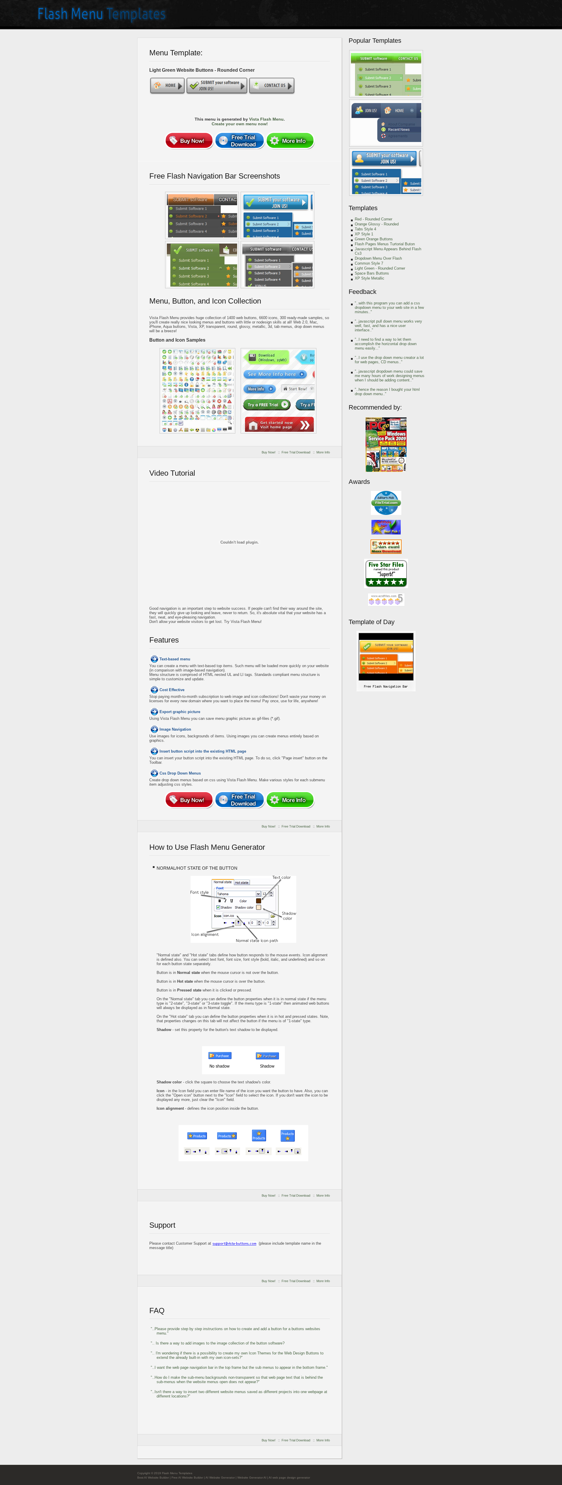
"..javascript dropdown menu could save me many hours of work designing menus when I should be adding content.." (389, 375)
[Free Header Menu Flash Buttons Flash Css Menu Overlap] (197, 391)
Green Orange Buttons (374, 239)
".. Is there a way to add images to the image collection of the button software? (218, 1343)
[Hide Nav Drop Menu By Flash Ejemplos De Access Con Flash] (386, 172)
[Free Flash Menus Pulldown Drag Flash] (386, 123)
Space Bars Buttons (372, 273)
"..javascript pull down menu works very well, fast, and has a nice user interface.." (388, 325)
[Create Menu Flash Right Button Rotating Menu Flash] (202, 215)
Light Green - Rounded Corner (380, 268)
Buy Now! (268, 452)
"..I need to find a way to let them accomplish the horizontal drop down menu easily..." (386, 343)
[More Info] (290, 140)
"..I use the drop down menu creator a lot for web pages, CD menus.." (389, 359)
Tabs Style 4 (365, 229)
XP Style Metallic (369, 278)
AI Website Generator (220, 1477)
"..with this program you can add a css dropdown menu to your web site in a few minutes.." (389, 307)
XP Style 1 (364, 234)
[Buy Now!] (189, 140)
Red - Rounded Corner (373, 219)
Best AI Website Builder (153, 1477)
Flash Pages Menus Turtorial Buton (385, 244)
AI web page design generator (289, 1477)
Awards (359, 481)
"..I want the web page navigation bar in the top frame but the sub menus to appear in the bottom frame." (239, 1367)
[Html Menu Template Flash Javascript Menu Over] (278, 391)
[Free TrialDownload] (239, 140)
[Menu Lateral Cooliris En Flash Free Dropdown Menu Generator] (277, 215)
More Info (323, 452)
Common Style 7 (369, 263)
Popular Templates (375, 40)
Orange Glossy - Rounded (377, 224)
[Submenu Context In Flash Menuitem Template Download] (277, 264)
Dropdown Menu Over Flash (378, 258)
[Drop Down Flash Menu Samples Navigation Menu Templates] (202, 264)
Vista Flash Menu (266, 119)
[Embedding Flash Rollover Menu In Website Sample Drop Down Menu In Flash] (386, 690)
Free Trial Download (296, 452)
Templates (363, 208)
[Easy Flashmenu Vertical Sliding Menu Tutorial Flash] (386, 73)
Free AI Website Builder (187, 1477)
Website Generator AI (251, 1477)
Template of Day (372, 622)
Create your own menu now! (240, 123)
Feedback (362, 291)
